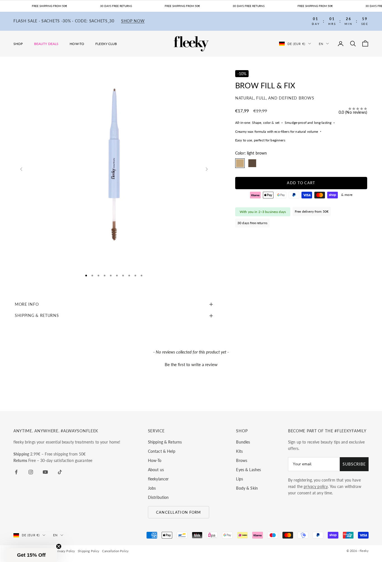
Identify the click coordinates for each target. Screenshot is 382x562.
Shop (18, 44)
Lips (239, 478)
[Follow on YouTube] (45, 472)
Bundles (243, 442)
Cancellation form (178, 512)
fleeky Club (106, 44)
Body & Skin (247, 488)
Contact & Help (161, 451)
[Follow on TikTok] (60, 472)
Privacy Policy (65, 551)
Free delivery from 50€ (312, 212)
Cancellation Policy (115, 551)
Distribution (158, 497)
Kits (239, 451)
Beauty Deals (46, 44)
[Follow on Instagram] (31, 472)
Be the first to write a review (191, 364)
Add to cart (301, 183)
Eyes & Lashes (248, 469)
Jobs (152, 488)
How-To (77, 44)
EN (321, 43)
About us (156, 469)
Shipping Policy (88, 551)
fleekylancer (158, 478)
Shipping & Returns (165, 442)
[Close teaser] (59, 546)
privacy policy (316, 486)
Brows (241, 460)
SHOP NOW (133, 21)
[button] (191, 363)
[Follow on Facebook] (16, 472)
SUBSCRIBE (354, 464)
